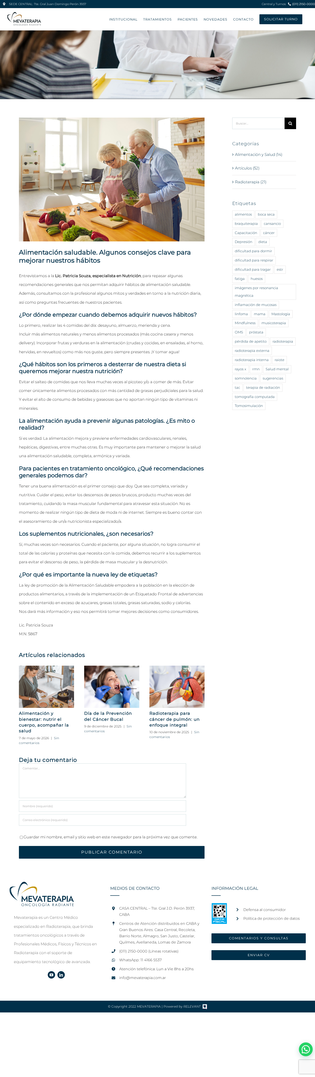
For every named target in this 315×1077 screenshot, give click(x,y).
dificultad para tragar (253, 269)
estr (280, 269)
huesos (257, 278)
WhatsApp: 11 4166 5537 (140, 960)
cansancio (272, 223)
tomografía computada (255, 397)
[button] (306, 1049)
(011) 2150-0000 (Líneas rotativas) (148, 951)
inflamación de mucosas (255, 305)
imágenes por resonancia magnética (256, 292)
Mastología (280, 314)
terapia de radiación (263, 387)
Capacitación (246, 233)
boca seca (266, 214)
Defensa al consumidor (264, 910)
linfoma (241, 314)
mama (259, 314)
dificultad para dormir (253, 251)
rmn (256, 369)
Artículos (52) (247, 168)
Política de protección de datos (271, 918)
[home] (41, 886)
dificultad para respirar (254, 260)
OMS (239, 332)
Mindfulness (245, 323)
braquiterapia (246, 223)
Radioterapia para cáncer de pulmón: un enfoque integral (174, 719)
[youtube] (51, 975)
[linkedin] (61, 975)
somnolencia (246, 378)
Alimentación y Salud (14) (258, 154)
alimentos (243, 214)
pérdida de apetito (251, 341)
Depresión (243, 242)
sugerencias (273, 378)
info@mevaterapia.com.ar (142, 978)
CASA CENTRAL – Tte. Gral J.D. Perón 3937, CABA (157, 911)
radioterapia (283, 341)
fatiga (240, 278)
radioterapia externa (252, 350)
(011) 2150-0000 (303, 4)
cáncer (269, 233)
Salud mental (277, 369)
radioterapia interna (252, 360)
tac (237, 387)
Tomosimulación (249, 406)
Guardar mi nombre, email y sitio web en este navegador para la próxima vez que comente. (110, 837)
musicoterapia (274, 323)
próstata (256, 332)
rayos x (240, 369)
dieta (262, 242)
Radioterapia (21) (250, 182)
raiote (279, 360)
